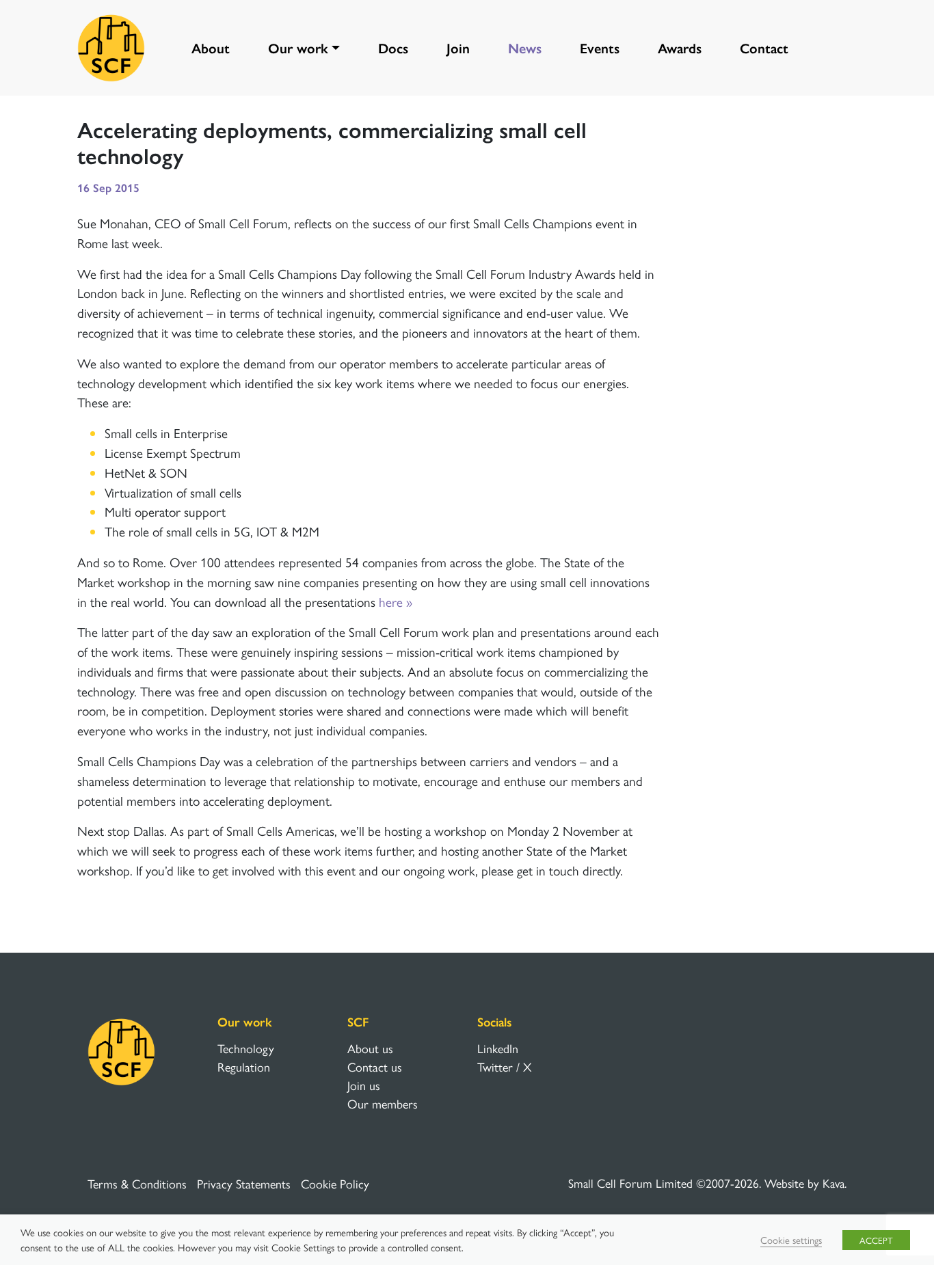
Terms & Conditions (137, 1183)
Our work (298, 47)
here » (395, 601)
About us (370, 1048)
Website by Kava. (805, 1182)
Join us (363, 1084)
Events (599, 47)
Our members (382, 1103)
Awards (680, 47)
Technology (245, 1048)
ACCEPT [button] (876, 1240)
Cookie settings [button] (791, 1239)
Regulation (243, 1066)
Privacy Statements (244, 1183)
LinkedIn (497, 1048)
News (525, 47)
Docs (393, 47)
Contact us (374, 1066)
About (210, 47)
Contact (764, 47)
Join (458, 47)
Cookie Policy (335, 1183)
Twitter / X (504, 1066)
